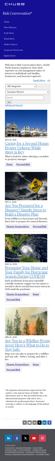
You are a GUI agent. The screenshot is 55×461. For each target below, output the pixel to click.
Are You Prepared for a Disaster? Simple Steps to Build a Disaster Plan (25, 210)
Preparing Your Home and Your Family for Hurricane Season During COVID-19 (26, 272)
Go (8, 102)
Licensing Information (23, 448)
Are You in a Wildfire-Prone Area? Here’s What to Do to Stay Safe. (27, 345)
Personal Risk (23, 164)
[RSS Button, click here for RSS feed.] (25, 422)
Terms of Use (9, 448)
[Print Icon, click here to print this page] (34, 422)
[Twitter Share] (39, 422)
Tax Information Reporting (14, 452)
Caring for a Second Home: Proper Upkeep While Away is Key (27, 148)
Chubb (15, 4)
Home (6, 22)
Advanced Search (14, 105)
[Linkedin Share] (44, 422)
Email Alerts (9, 39)
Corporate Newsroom (13, 50)
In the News (9, 33)
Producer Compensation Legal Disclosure (20, 454)
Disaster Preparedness (17, 227)
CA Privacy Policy (11, 450)
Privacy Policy (38, 448)
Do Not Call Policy (24, 450)
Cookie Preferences (39, 450)
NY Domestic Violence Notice (36, 452)
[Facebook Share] (49, 422)
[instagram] (42, 438)
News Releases (10, 28)
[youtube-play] (33, 438)
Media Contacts (10, 44)
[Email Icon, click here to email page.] (30, 422)
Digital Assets (10, 56)
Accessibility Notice (42, 454)
